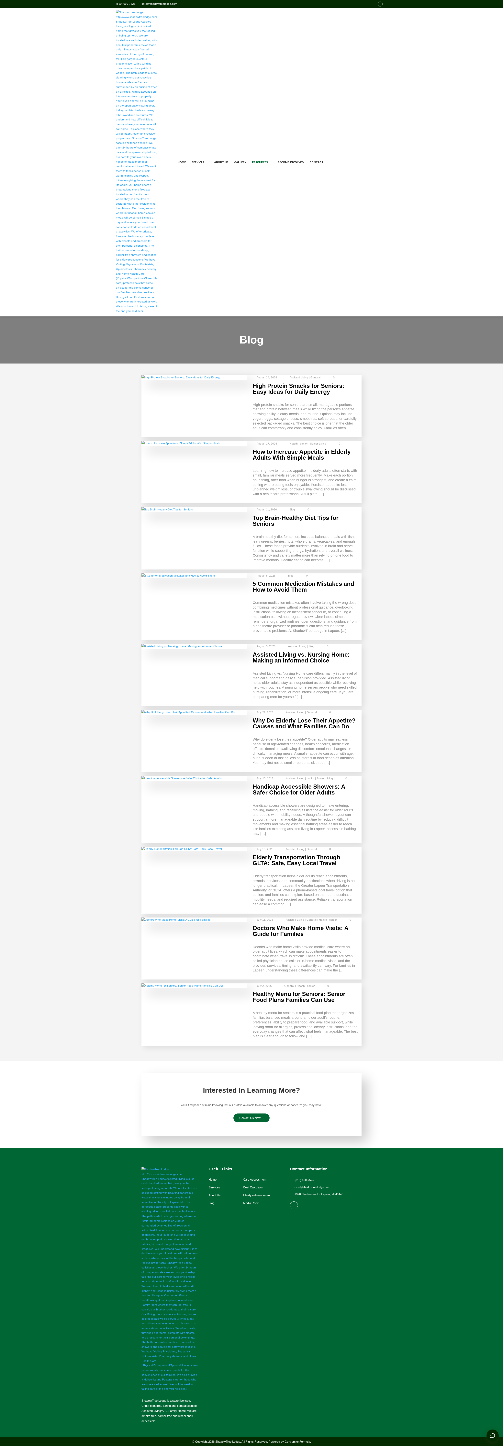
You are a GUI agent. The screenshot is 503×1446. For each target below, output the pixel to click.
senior (304, 443)
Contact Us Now (250, 1118)
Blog (292, 509)
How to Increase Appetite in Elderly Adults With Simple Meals (302, 454)
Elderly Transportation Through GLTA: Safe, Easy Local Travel (296, 860)
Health (294, 443)
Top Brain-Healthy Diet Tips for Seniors (296, 521)
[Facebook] (380, 4)
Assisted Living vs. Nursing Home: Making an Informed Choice (301, 657)
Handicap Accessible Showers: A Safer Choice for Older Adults (299, 789)
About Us (221, 162)
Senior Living (318, 443)
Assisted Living (299, 377)
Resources (260, 162)
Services (198, 162)
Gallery (240, 162)
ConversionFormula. (298, 1441)
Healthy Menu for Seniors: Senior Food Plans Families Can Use (299, 997)
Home (182, 162)
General (315, 377)
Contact (316, 162)
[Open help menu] (492, 1436)
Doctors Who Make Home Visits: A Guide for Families (300, 931)
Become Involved (291, 162)
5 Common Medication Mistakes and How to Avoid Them (303, 586)
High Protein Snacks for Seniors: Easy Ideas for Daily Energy (298, 389)
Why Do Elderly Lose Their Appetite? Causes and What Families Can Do (304, 723)
